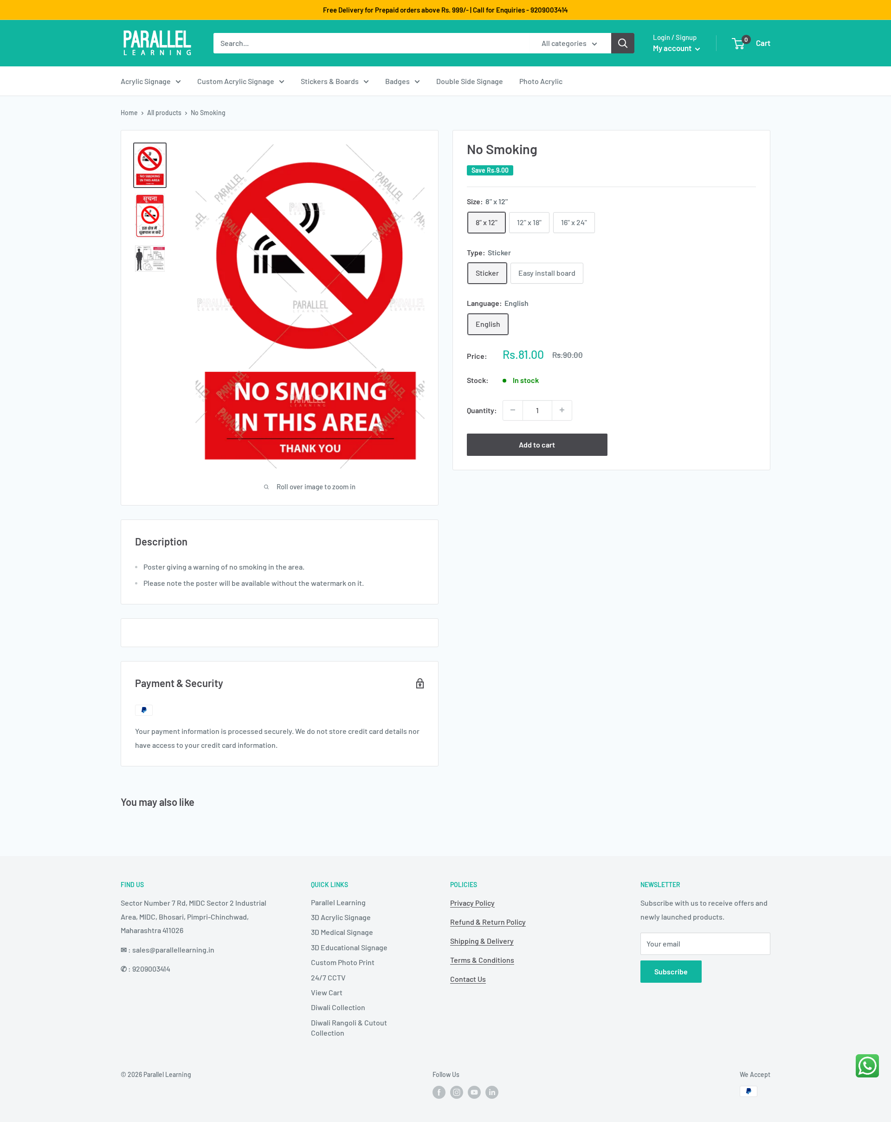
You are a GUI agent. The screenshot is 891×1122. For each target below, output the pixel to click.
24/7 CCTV (328, 977)
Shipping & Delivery (482, 940)
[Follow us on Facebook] (439, 1092)
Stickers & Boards (330, 81)
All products (164, 113)
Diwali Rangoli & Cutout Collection (349, 1027)
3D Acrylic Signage (341, 917)
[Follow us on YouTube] (474, 1092)
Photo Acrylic (540, 81)
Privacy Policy (472, 902)
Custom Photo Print (342, 962)
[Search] (622, 43)
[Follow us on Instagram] (456, 1092)
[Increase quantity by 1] (562, 410)
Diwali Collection (338, 1007)
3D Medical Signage (342, 931)
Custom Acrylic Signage (235, 81)
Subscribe (671, 971)
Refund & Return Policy (488, 921)
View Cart (326, 992)
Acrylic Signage (146, 81)
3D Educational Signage (349, 947)
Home (129, 113)
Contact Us (468, 978)
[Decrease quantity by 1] (513, 410)
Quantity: (482, 409)
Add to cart (537, 444)
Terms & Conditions (482, 959)
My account (673, 47)
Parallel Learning (338, 902)
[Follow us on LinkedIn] (491, 1092)
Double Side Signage (469, 81)
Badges (397, 81)
